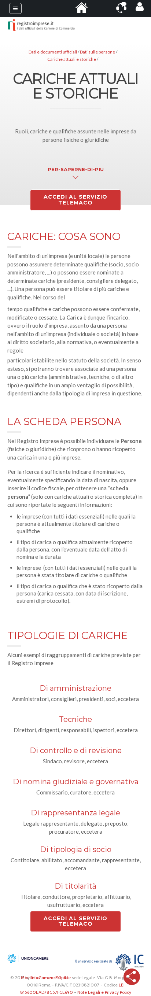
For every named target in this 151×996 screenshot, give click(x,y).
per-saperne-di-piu (76, 169)
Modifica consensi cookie (46, 977)
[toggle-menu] (15, 8)
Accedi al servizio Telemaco (75, 199)
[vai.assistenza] (121, 7)
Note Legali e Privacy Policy (104, 992)
